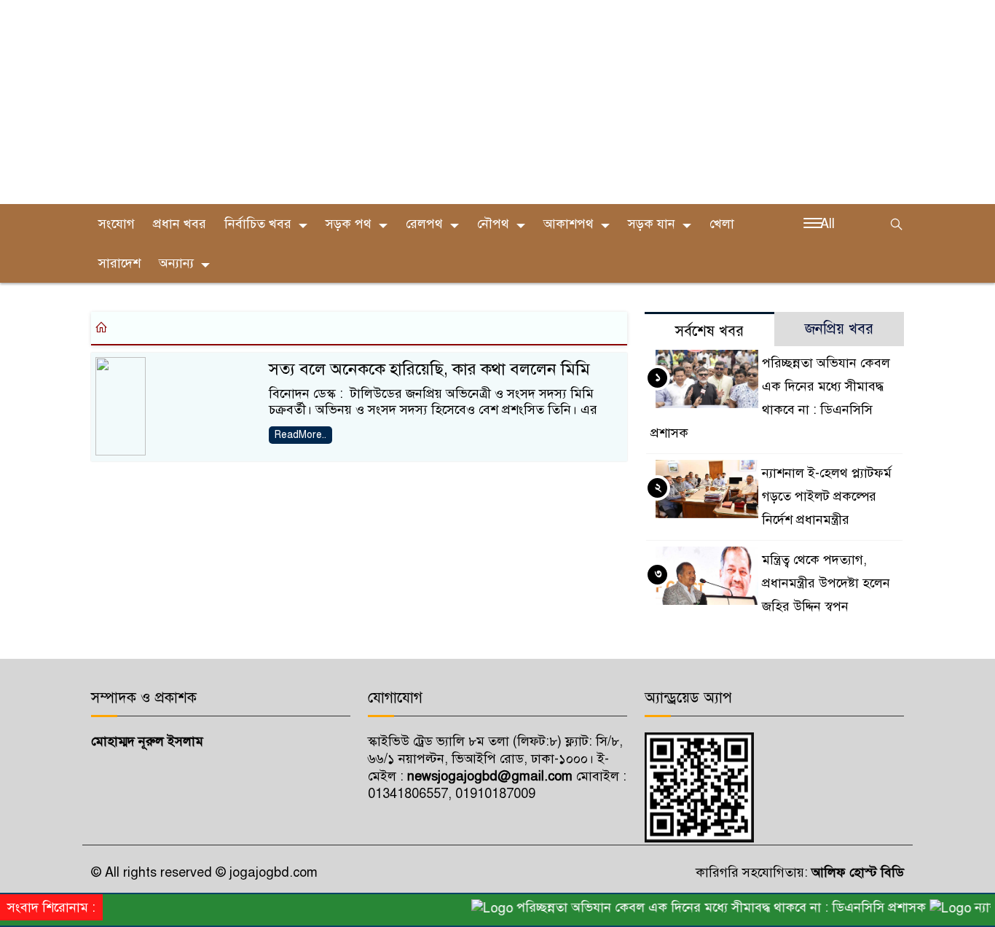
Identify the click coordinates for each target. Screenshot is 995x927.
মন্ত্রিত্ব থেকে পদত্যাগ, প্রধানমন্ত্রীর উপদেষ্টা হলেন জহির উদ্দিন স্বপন (826, 583)
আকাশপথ (568, 224)
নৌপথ (493, 224)
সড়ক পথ (348, 224)
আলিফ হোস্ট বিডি (856, 872)
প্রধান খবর (179, 224)
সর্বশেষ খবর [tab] (709, 331)
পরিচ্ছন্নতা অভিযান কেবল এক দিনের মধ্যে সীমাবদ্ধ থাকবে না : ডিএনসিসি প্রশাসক (710, 907)
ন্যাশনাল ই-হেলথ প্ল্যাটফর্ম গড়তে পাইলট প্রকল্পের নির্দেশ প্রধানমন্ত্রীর (827, 496)
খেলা (721, 224)
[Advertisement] (437, 102)
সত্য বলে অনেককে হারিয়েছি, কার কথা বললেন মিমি (429, 369)
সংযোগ (116, 224)
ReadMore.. (300, 435)
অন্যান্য (176, 263)
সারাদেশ (119, 263)
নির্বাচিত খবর (257, 224)
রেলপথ (424, 224)
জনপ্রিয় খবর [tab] (839, 329)
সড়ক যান (651, 224)
